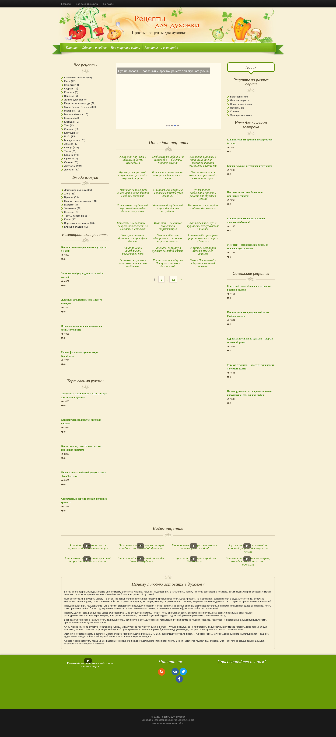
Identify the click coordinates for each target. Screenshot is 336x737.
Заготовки (69, 165)
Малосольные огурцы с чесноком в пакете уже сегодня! (168, 193)
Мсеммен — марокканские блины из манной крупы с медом (247, 246)
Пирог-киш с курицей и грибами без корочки (203, 206)
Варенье (69, 95)
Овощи (68, 147)
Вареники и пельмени (76, 223)
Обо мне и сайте (94, 47)
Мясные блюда (73, 114)
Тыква (67, 151)
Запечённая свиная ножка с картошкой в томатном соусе (203, 175)
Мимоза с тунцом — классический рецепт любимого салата (250, 366)
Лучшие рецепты (239, 100)
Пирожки (69, 204)
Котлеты (69, 118)
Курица (68, 121)
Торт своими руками (85, 380)
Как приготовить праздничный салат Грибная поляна (248, 314)
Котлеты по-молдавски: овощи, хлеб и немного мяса (168, 175)
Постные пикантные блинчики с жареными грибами (245, 194)
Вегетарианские (239, 96)
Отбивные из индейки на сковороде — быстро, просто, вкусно (168, 159)
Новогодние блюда (241, 104)
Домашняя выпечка (75, 189)
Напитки (69, 84)
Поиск (250, 67)
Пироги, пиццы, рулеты (77, 201)
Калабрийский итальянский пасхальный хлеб (133, 251)
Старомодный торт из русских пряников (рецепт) (84, 500)
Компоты (69, 92)
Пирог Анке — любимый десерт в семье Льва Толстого (83, 474)
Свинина (69, 129)
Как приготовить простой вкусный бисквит (81, 421)
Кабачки (69, 154)
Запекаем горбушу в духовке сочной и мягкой (168, 249)
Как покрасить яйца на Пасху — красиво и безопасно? (168, 263)
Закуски (68, 143)
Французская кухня (241, 115)
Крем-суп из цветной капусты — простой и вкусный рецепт (133, 175)
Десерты (69, 169)
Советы (234, 111)
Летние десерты (73, 99)
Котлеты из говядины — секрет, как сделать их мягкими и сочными (133, 226)
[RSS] (161, 672)
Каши (67, 81)
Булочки (69, 197)
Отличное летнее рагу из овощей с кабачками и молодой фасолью (133, 193)
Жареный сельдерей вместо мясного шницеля (203, 251)
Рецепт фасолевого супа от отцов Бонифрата (79, 354)
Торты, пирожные (74, 215)
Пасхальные (237, 107)
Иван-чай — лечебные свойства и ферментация (168, 226)
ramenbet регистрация (207, 605)
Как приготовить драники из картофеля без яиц (133, 238)
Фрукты (68, 158)
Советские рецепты (75, 77)
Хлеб (67, 193)
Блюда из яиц (72, 140)
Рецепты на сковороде (161, 47)
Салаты (68, 162)
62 (173, 279)
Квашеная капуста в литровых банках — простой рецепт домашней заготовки (203, 160)
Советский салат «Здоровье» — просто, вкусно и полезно (168, 238)
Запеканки (70, 208)
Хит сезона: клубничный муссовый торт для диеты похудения (133, 208)
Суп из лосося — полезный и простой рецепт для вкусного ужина (203, 194)
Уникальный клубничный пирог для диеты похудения (168, 208)
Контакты (108, 3)
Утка (66, 125)
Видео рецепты (168, 528)
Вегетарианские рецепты (85, 234)
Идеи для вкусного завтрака (251, 124)
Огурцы (68, 88)
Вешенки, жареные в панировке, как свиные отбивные (132, 263)
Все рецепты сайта (87, 3)
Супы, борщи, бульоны (77, 107)
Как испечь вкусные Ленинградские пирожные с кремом (81, 448)
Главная (66, 3)
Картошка (69, 132)
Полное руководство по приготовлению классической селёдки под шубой (249, 393)
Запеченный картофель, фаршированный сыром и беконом (202, 238)
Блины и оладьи (73, 226)
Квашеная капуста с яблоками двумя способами (133, 159)
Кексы (67, 219)
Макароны (70, 110)
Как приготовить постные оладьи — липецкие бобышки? (247, 220)
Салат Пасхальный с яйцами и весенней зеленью (203, 263)
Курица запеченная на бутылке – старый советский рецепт (250, 340)
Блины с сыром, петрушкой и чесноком (249, 166)
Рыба (67, 136)
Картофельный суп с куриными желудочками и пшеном (203, 226)
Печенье (69, 212)
